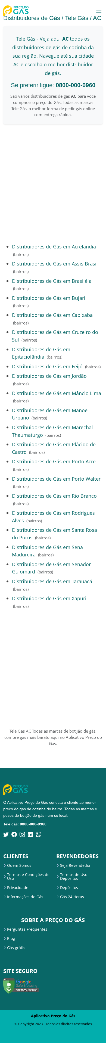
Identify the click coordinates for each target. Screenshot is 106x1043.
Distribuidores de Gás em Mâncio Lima (56, 393)
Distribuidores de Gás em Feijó (47, 366)
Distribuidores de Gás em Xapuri (49, 598)
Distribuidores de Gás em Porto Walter (56, 478)
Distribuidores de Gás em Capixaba (52, 314)
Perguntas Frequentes (27, 929)
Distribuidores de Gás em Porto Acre (54, 461)
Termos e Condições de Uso (28, 876)
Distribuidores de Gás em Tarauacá (52, 581)
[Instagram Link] (22, 834)
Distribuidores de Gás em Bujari (48, 297)
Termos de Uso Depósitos (73, 876)
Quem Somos (19, 865)
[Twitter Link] (6, 834)
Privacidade (17, 888)
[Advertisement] (53, 183)
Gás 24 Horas (72, 897)
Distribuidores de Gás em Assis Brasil (55, 263)
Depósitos (69, 888)
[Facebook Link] (14, 834)
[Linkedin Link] (30, 834)
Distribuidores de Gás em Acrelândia (54, 246)
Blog (11, 938)
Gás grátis (16, 948)
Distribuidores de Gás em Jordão (49, 375)
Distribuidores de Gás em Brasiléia (52, 280)
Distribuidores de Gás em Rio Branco (54, 495)
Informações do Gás (25, 897)
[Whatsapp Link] (38, 834)
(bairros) (21, 254)
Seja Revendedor (75, 865)
